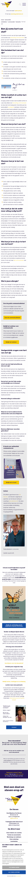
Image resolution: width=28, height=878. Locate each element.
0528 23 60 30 (18, 10)
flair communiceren (19, 260)
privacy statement (18, 876)
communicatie (11, 21)
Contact (14, 727)
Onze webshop (14, 839)
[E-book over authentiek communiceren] (14, 468)
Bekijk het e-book (11, 482)
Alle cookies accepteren (14, 872)
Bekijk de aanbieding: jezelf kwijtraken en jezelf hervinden (14, 625)
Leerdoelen (14, 841)
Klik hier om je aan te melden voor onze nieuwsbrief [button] (14, 751)
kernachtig (18, 21)
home (2, 19)
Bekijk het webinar (11, 342)
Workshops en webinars (14, 837)
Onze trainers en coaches (14, 832)
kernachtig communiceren (17, 37)
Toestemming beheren (14, 867)
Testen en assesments (14, 835)
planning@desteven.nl (17, 14)
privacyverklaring (8, 760)
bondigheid (11, 107)
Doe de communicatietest (12, 317)
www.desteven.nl (13, 501)
